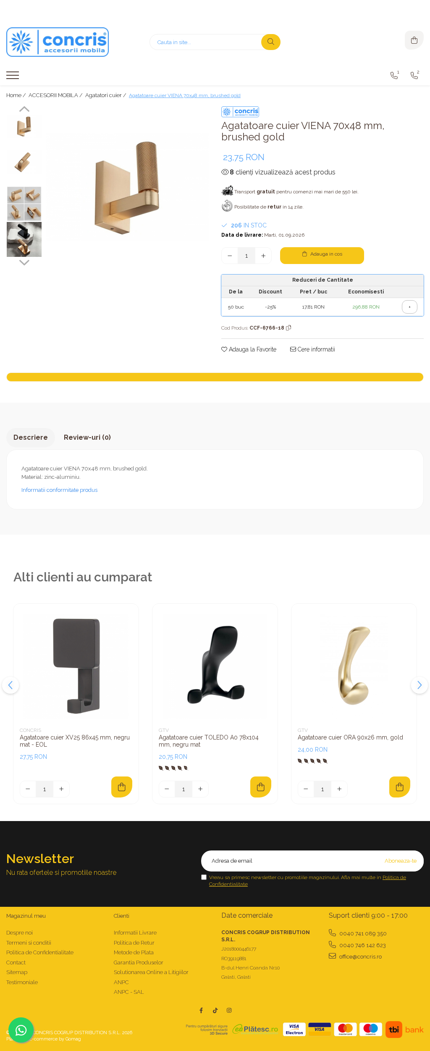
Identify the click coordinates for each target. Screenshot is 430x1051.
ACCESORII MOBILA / (56, 95)
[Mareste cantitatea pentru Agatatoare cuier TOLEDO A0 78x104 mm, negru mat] (200, 789)
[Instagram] (229, 1010)
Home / (16, 95)
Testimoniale (22, 982)
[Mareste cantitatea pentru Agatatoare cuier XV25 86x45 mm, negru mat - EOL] (61, 789)
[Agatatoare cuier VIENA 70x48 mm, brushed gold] (127, 187)
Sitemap (16, 972)
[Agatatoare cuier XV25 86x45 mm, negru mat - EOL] (76, 666)
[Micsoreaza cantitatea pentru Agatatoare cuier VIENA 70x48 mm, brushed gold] (229, 255)
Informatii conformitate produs (59, 490)
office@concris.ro (360, 956)
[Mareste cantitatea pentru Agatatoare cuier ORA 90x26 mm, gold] (339, 789)
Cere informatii (315, 349)
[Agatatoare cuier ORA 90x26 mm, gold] (354, 666)
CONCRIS (30, 730)
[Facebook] (201, 1010)
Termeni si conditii (28, 943)
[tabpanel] (127, 187)
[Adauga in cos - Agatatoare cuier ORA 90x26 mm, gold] (399, 786)
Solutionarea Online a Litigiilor (151, 972)
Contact (16, 962)
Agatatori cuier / (106, 95)
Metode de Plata (134, 952)
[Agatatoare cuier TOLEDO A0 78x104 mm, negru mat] (215, 666)
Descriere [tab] (30, 437)
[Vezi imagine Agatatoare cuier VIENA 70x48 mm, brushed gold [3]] (24, 239)
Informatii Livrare (135, 933)
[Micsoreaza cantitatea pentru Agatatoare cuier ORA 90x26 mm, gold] (306, 789)
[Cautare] (271, 42)
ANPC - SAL (129, 992)
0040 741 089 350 (362, 933)
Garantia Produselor (138, 962)
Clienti (121, 916)
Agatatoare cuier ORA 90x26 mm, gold (350, 737)
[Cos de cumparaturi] (414, 40)
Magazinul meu (26, 916)
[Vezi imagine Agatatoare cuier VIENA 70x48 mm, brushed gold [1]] (24, 162)
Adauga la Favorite (251, 349)
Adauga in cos (325, 254)
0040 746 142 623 (362, 945)
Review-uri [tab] (87, 437)
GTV (164, 730)
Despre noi (19, 933)
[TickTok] (215, 1010)
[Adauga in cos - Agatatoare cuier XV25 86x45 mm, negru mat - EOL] (121, 786)
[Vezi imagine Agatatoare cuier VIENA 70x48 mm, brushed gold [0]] (24, 126)
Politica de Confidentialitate (39, 952)
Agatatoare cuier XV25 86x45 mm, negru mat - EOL (75, 741)
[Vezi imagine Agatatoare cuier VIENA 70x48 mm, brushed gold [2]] (24, 203)
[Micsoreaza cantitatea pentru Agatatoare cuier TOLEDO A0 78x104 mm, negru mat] (167, 789)
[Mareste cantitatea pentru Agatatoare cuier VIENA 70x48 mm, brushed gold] (263, 255)
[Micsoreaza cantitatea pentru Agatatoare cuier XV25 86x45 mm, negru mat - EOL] (28, 789)
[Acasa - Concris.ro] (58, 42)
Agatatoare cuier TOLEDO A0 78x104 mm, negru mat (209, 741)
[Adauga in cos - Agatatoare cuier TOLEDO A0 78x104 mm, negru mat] (260, 786)
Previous (24, 110)
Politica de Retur (134, 943)
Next (24, 261)
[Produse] (13, 77)
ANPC (121, 982)
